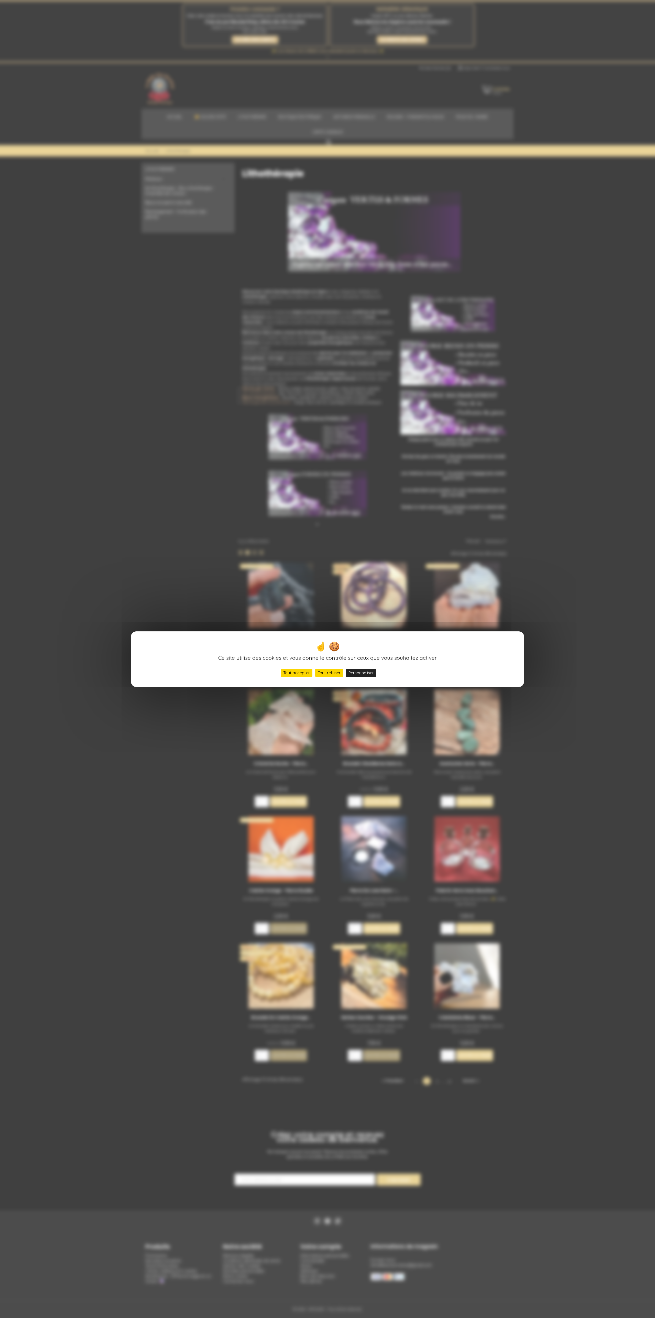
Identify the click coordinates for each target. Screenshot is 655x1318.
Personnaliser (361, 672)
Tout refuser (329, 672)
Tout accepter (296, 672)
